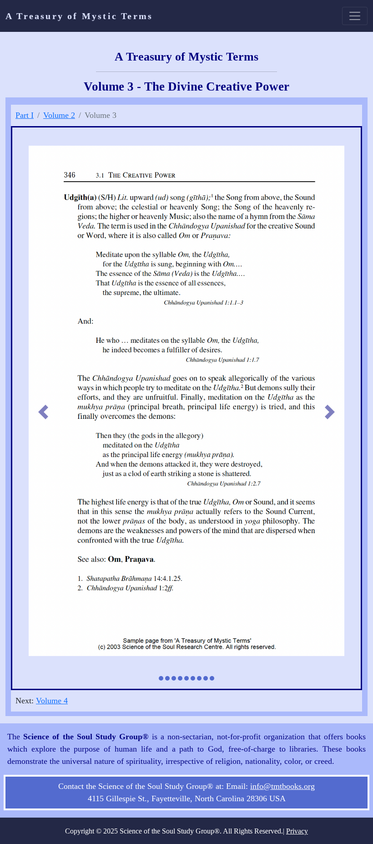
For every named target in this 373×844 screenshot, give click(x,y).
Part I (24, 115)
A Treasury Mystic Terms (79, 16)
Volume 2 (59, 115)
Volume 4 (52, 702)
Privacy (297, 832)
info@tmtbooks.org (282, 787)
